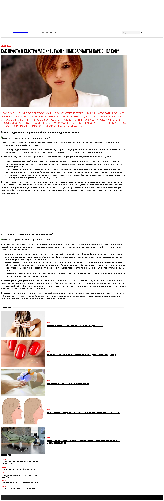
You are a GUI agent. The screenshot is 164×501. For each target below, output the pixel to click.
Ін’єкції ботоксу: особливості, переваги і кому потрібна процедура (19, 476)
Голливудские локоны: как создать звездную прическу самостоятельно (20, 462)
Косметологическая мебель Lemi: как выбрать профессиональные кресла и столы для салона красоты (83, 441)
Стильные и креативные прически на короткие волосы (19, 488)
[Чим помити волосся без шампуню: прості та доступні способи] (23, 324)
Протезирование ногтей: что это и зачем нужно (68, 383)
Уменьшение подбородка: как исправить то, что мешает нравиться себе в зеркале (83, 412)
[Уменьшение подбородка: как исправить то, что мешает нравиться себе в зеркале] (23, 411)
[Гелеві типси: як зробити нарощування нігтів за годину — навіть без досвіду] (23, 353)
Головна (3, 46)
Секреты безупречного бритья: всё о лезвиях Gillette (18, 469)
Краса (9, 46)
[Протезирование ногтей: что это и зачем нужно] (23, 382)
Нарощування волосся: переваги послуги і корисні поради (20, 483)
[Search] (141, 32)
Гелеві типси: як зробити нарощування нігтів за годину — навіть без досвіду (81, 354)
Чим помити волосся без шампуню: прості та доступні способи (75, 325)
